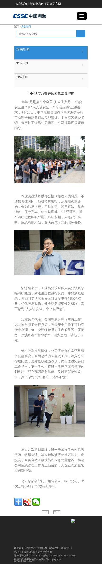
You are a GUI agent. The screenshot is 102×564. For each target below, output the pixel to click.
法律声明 (30, 548)
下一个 (57, 512)
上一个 (45, 512)
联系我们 (65, 548)
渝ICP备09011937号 (24, 560)
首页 (16, 26)
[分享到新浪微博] (27, 502)
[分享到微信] (36, 502)
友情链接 (54, 548)
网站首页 (19, 548)
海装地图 (42, 548)
